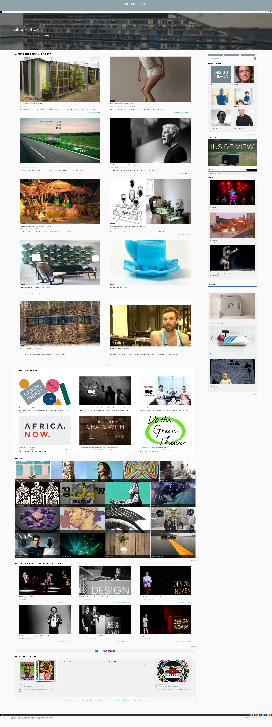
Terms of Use (40, 715)
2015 (98, 700)
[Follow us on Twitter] (215, 55)
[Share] (114, 651)
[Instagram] (258, 715)
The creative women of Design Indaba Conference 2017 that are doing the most (102, 408)
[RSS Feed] (268, 715)
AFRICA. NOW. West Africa (27, 447)
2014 (101, 700)
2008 (118, 700)
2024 (73, 700)
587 (102, 365)
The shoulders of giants (160, 684)
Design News (23, 167)
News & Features (25, 11)
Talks (20, 599)
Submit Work (24, 715)
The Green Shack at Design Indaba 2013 (31, 103)
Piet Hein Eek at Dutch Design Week (30, 348)
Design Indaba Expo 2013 (95, 112)
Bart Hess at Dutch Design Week (119, 348)
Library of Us (26, 29)
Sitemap (33, 715)
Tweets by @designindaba (214, 173)
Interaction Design (33, 167)
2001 (138, 700)
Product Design (125, 228)
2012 (107, 700)
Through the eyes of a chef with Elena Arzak (152, 636)
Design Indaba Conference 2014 (124, 602)
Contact (11, 715)
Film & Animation (155, 505)
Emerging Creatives (10, 11)
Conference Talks (39, 11)
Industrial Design (109, 531)
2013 (104, 700)
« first (89, 365)
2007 (121, 700)
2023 (75, 700)
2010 (112, 700)
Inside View (23, 106)
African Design (34, 228)
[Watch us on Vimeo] (263, 715)
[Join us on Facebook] (231, 55)
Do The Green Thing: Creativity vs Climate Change (154, 447)
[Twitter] (104, 651)
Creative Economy (164, 480)
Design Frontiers (23, 686)
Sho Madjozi (213, 207)
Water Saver (213, 321)
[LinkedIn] (109, 651)
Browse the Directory (252, 134)
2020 (84, 700)
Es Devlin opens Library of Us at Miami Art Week (31, 36)
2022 (78, 700)
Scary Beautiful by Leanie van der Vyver (121, 103)
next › (118, 365)
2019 (87, 700)
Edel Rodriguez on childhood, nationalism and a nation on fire (36, 597)
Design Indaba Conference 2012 (184, 173)
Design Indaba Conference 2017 (184, 602)
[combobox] (260, 12)
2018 (90, 700)
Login (29, 715)
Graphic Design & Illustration (38, 290)
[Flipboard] (111, 651)
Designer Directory (54, 11)
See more (193, 646)
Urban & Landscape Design (157, 556)
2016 (95, 700)
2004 (129, 700)
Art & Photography (92, 480)
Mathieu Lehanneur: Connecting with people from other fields (127, 226)
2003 (132, 700)
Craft (125, 480)
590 (113, 365)
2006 (124, 700)
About (6, 715)
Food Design (18, 531)
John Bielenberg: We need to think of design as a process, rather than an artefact (133, 165)
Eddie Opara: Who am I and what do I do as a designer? (35, 287)
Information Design (155, 531)
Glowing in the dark (25, 165)
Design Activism (19, 505)
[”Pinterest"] (248, 55)
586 (99, 365)
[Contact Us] (270, 715)
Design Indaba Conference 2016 (124, 641)
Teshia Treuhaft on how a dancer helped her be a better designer (97, 597)
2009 (115, 700)
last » (122, 365)
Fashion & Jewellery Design (128, 106)
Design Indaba (214, 85)
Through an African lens (146, 408)
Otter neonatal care (215, 353)
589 (109, 365)
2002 (135, 700)
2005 (126, 700)
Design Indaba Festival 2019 (27, 408)
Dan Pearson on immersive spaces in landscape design (34, 636)
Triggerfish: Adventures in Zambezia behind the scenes (35, 226)
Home (1, 12)
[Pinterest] (106, 651)
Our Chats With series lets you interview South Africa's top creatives (98, 447)
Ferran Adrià (214, 128)
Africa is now (22, 684)
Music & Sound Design (66, 556)
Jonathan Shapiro (238, 128)
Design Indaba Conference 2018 (64, 602)
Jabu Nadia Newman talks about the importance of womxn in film (158, 597)
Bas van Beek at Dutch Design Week (120, 287)
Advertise (17, 715)
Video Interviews (114, 106)
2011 (109, 700)
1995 (143, 700)
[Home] (136, 4)
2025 (70, 700)
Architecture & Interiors (57, 480)
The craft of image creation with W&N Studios (92, 636)
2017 (92, 700)
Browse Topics (192, 560)
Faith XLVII (213, 106)
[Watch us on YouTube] (261, 715)
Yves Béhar (236, 85)
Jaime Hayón (237, 106)
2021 (81, 700)
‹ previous (93, 365)
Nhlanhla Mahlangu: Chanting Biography (220, 273)
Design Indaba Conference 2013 (184, 112)
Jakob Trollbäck (213, 386)
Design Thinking (32, 106)
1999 (141, 700)
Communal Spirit (214, 240)
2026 (67, 700)
